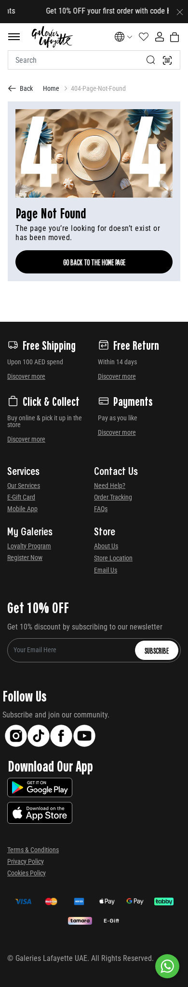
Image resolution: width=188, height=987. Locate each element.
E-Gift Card (21, 497)
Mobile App (22, 509)
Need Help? (109, 485)
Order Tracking (113, 497)
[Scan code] (167, 60)
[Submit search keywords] (151, 60)
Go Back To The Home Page (94, 262)
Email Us (105, 570)
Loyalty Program (29, 546)
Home (51, 88)
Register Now (24, 557)
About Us (106, 546)
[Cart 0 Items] (174, 37)
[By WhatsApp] (167, 966)
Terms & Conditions (33, 850)
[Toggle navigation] (14, 36)
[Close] (179, 11)
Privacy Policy (25, 861)
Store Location (113, 558)
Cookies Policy (26, 873)
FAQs (100, 509)
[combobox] (94, 60)
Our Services (23, 485)
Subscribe (157, 650)
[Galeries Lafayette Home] (52, 37)
